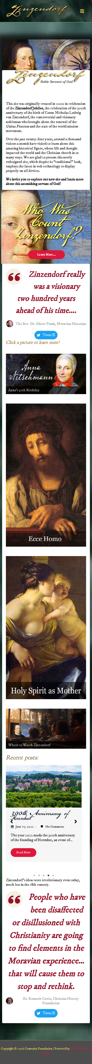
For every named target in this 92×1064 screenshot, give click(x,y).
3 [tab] (43, 875)
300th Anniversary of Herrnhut (40, 815)
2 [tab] (39, 875)
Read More (23, 853)
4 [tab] (48, 875)
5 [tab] (53, 875)
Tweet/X (49, 335)
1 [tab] (34, 875)
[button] (11, 821)
